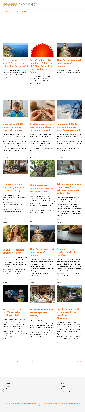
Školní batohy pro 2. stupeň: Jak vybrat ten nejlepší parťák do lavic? (15, 63)
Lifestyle (12, 11)
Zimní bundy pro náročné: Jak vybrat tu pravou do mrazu (41, 188)
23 (62, 362)
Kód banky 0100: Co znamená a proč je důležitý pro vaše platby (69, 127)
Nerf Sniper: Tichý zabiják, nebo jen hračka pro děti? (12, 312)
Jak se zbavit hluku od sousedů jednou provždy (41, 313)
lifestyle (31, 154)
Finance (5, 11)
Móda (18, 11)
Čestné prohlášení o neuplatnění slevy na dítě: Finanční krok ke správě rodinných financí (41, 66)
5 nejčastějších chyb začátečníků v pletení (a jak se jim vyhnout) (42, 127)
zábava (58, 81)
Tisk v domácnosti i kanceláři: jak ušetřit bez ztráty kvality (13, 187)
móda (4, 81)
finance (31, 87)
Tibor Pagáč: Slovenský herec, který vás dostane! (69, 63)
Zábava (24, 11)
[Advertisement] (42, 25)
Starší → (79, 362)
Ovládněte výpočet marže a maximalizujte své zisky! (69, 252)
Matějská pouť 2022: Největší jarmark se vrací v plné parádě (13, 127)
